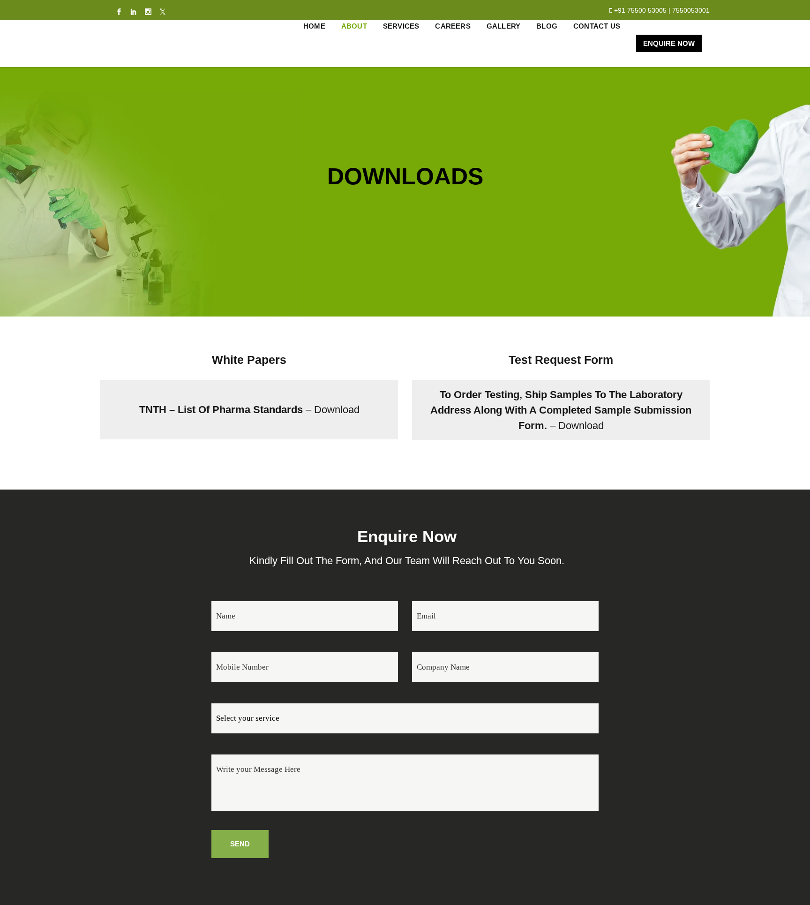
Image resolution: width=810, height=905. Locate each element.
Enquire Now (669, 43)
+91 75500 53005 (640, 10)
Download (337, 409)
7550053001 (691, 10)
